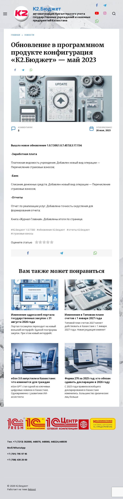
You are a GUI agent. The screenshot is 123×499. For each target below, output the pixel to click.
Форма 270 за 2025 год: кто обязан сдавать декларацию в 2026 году (88, 380)
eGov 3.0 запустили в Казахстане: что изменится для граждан (33, 380)
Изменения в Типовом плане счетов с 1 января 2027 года (84, 316)
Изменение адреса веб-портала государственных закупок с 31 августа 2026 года (32, 318)
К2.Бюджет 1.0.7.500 (24, 229)
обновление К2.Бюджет (51, 229)
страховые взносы (23, 233)
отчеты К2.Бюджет (79, 229)
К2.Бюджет (47, 9)
